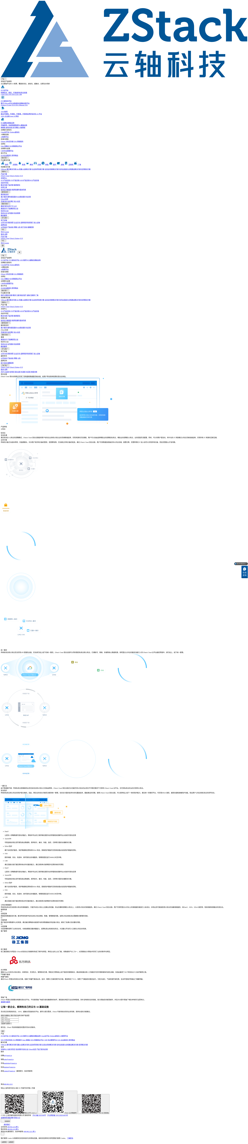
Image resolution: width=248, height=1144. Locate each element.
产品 (3, 79)
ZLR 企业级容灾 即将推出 (66, 1040)
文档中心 (4, 178)
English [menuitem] (6, 232)
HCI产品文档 (34, 180)
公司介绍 (4, 222)
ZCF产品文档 (5, 180)
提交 (3, 1031)
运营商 (6, 295)
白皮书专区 (5, 183)
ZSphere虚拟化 (14, 132)
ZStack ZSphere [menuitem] (15, 238)
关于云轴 (4, 218)
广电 (36, 295)
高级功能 (34, 372)
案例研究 (17, 185)
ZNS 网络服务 (18, 141)
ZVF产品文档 (14, 180)
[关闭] (19, 252)
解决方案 (4, 158)
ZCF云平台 (4, 260)
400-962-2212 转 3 (30, 1131)
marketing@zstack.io (10, 1063)
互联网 (32, 295)
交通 (17, 295)
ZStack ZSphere (15, 176)
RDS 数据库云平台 (37, 1040)
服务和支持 (5, 192)
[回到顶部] (2, 1134)
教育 (14, 295)
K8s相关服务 (21, 197)
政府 (2, 295)
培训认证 (4, 213)
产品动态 (10, 227)
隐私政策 (10, 1118)
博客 (15, 227)
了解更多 (70, 1138)
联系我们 (30, 222)
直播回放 (31, 227)
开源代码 (4, 201)
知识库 (28, 197)
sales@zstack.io (9, 1059)
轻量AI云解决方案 (25, 169)
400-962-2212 (8, 1084)
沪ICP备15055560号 (39, 1115)
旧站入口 (17, 1118)
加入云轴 (37, 222)
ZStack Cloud (5, 176)
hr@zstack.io (8, 1055)
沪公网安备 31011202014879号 (57, 1115)
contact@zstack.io (9, 1071)
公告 (19, 227)
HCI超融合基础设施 (34, 260)
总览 (2, 372)
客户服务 (4, 197)
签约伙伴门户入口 (10, 206)
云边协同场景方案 (38, 169)
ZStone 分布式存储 (7, 141)
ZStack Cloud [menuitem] (5, 238)
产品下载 (4, 174)
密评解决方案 (85, 169)
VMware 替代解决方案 (10, 169)
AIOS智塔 (23, 260)
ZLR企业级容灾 (9, 155)
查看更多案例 (5, 1002)
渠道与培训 (5, 203)
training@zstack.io (9, 1067)
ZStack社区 (4, 199)
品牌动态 (4, 225)
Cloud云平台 (5, 132)
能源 (10, 295)
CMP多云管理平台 (7, 151)
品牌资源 (24, 222)
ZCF (21, 176)
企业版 (6, 372)
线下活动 (24, 227)
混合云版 (17, 372)
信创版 (11, 372)
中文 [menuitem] (2, 232)
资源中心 (4, 171)
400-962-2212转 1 (13, 1127)
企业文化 (17, 222)
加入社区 (17, 201)
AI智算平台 (5, 137)
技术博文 (10, 201)
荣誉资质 (10, 222)
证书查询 (10, 213)
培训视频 (17, 213)
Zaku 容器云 (5, 146)
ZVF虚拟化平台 (14, 260)
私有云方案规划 (6, 190)
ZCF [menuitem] (21, 238)
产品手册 (10, 185)
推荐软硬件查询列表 (19, 190)
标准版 (23, 372)
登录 (2, 234)
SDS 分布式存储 (6, 1040)
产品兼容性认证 (12, 208)
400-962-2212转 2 (13, 1129)
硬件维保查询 (12, 197)
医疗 (24, 295)
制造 (21, 295)
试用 (5, 234)
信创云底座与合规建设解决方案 (70, 169)
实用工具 (4, 187)
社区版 (28, 372)
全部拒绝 (4, 1142)
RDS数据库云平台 (15, 146)
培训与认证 (5, 211)
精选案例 (4, 215)
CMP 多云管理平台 (50, 1040)
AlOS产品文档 (25, 180)
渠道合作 (4, 208)
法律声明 (4, 1118)
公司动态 (4, 227)
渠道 (2, 206)
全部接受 (11, 1142)
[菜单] (3, 245)
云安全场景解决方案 (52, 169)
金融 (28, 295)
